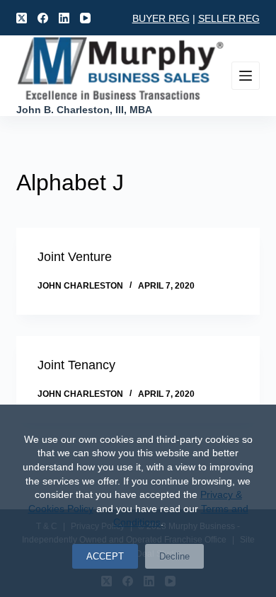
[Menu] (245, 76)
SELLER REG (229, 18)
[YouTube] (85, 18)
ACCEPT (105, 556)
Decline (174, 556)
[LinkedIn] (64, 18)
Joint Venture (75, 257)
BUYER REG (161, 18)
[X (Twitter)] (21, 18)
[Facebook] (43, 18)
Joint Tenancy (76, 365)
